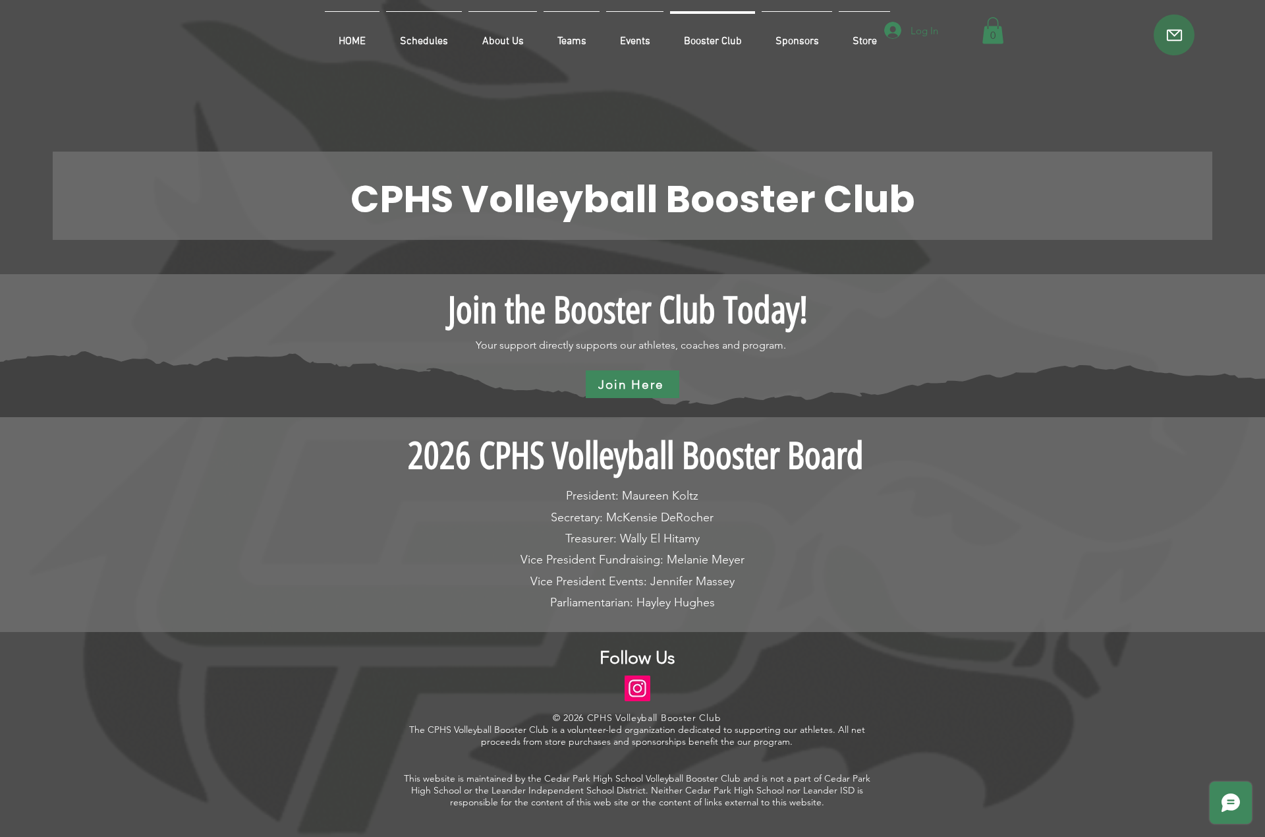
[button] (993, 30)
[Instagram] (637, 688)
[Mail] (1174, 34)
